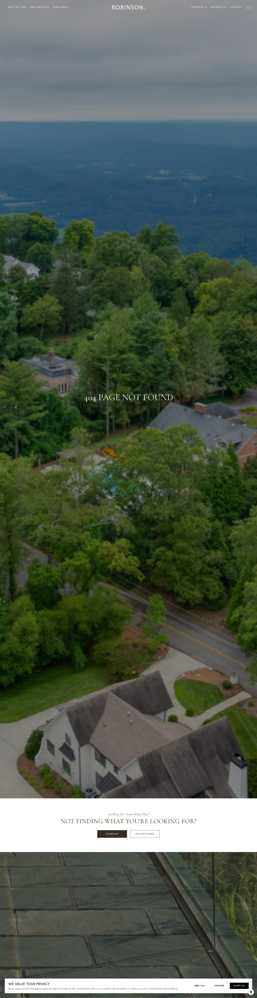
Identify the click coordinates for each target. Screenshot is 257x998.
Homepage (112, 833)
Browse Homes (144, 833)
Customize (219, 985)
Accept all (239, 985)
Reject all (200, 985)
